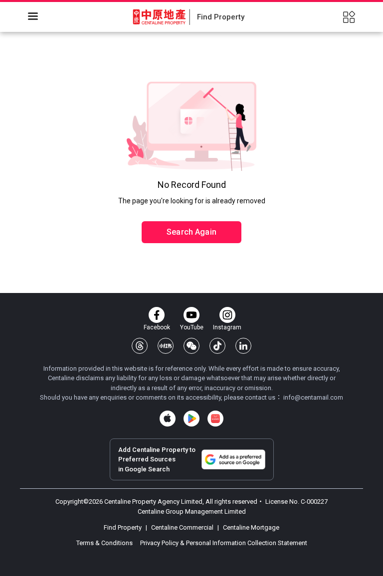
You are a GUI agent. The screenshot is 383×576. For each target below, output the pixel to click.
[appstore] (168, 419)
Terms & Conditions (105, 543)
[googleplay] (191, 419)
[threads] (140, 346)
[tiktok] (217, 346)
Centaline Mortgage (250, 527)
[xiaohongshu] (166, 346)
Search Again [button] (191, 232)
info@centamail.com (313, 397)
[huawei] (215, 419)
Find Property (123, 527)
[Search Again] (191, 210)
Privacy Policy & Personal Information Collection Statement (223, 543)
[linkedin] (243, 346)
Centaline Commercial (182, 527)
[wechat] (191, 346)
